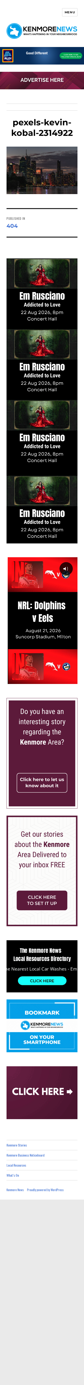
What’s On (13, 1175)
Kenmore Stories (17, 1145)
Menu (70, 12)
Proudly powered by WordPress (45, 1189)
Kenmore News (15, 1189)
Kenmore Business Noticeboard (26, 1155)
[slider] (46, 680)
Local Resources (16, 1165)
